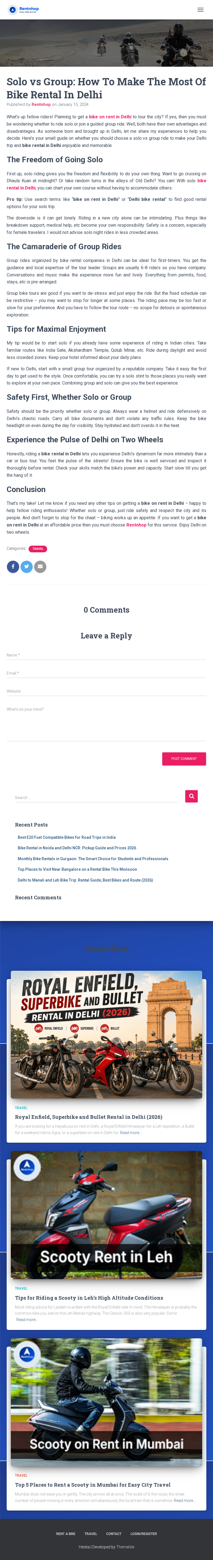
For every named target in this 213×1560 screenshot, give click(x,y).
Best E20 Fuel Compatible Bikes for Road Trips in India (67, 837)
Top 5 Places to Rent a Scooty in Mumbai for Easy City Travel (93, 1484)
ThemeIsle (125, 1547)
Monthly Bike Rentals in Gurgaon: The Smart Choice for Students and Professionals (93, 859)
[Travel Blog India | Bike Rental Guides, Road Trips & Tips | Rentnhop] (30, 10)
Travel (37, 548)
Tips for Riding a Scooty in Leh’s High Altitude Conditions (89, 1297)
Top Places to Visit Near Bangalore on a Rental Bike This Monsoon (77, 869)
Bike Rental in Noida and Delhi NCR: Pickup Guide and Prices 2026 (77, 848)
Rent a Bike (65, 1534)
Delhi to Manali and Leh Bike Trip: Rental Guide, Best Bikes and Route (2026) (85, 880)
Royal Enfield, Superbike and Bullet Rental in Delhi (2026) (88, 1117)
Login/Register (144, 1534)
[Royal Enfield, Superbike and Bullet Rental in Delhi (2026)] (106, 1034)
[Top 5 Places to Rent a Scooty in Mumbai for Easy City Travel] (106, 1402)
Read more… (131, 1132)
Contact (113, 1534)
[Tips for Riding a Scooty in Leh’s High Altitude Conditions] (106, 1215)
